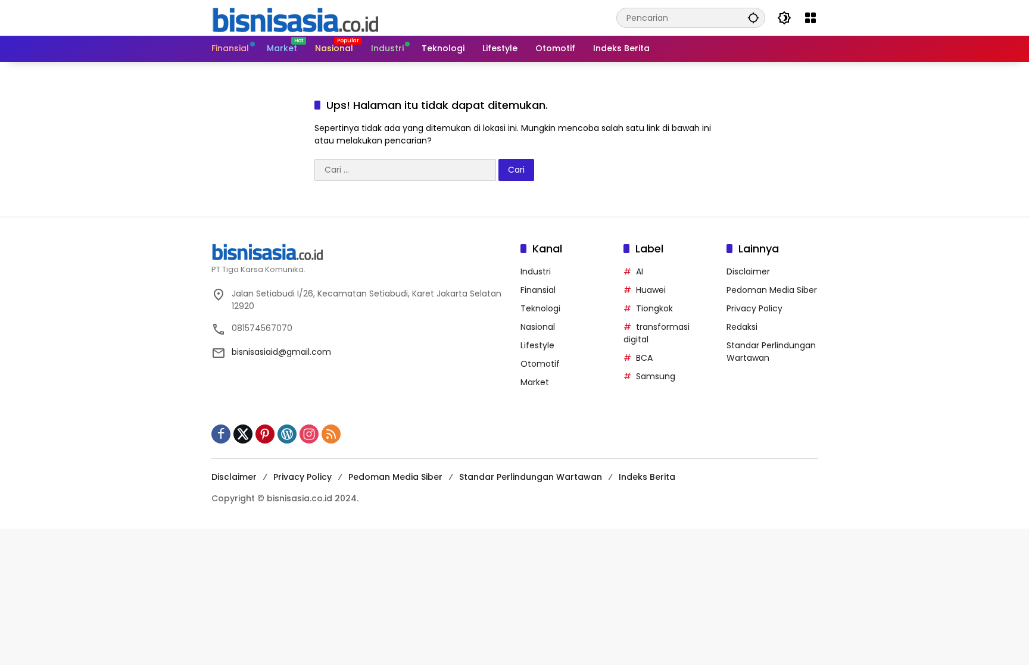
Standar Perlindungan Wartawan (530, 477)
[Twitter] (242, 434)
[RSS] (331, 434)
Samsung (655, 376)
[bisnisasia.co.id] (294, 17)
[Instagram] (309, 434)
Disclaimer (748, 271)
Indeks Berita (647, 477)
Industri (535, 271)
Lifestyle (537, 345)
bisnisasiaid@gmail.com (281, 352)
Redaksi (741, 327)
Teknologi (540, 308)
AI (639, 271)
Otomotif (540, 364)
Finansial (538, 290)
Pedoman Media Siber (771, 290)
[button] (753, 17)
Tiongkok (654, 308)
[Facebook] (220, 434)
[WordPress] (287, 434)
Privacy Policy (754, 308)
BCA (644, 358)
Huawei (651, 290)
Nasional (537, 327)
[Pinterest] (265, 434)
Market (534, 382)
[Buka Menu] (810, 18)
